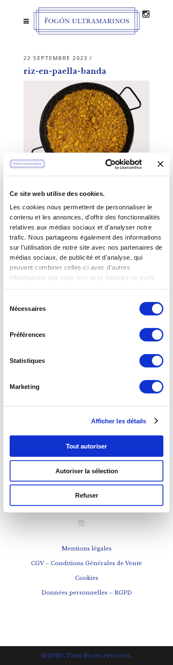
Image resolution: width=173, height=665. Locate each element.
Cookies (86, 578)
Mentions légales (87, 548)
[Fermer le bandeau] (160, 164)
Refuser (86, 495)
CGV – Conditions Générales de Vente (86, 563)
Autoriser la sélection (86, 470)
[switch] (151, 335)
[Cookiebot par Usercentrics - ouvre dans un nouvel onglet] (107, 164)
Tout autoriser (86, 446)
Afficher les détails (119, 420)
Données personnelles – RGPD (87, 592)
